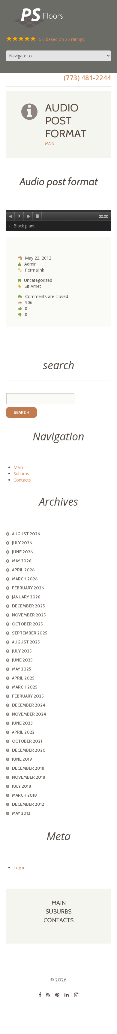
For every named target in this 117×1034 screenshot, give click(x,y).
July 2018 (21, 786)
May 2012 (21, 813)
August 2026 (26, 534)
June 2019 (22, 759)
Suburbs (21, 473)
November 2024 (29, 714)
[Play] (19, 216)
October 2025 (27, 624)
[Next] (28, 216)
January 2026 (26, 597)
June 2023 (22, 723)
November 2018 (28, 777)
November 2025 (29, 615)
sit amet (33, 286)
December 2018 (28, 768)
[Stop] (37, 216)
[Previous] (10, 216)
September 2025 (29, 633)
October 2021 (27, 741)
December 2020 (29, 750)
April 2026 (23, 570)
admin (30, 264)
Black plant (24, 226)
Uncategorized (38, 280)
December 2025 (28, 606)
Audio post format (59, 181)
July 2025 (22, 651)
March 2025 (24, 687)
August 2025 (26, 642)
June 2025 (22, 660)
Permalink (34, 270)
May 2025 (21, 669)
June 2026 (22, 552)
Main (49, 143)
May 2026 (21, 561)
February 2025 (28, 696)
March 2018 (24, 795)
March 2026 (25, 579)
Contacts (22, 480)
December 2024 (28, 705)
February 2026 (28, 588)
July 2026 (22, 543)
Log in (20, 867)
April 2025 (23, 678)
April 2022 (23, 732)
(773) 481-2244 (87, 77)
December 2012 (28, 804)
